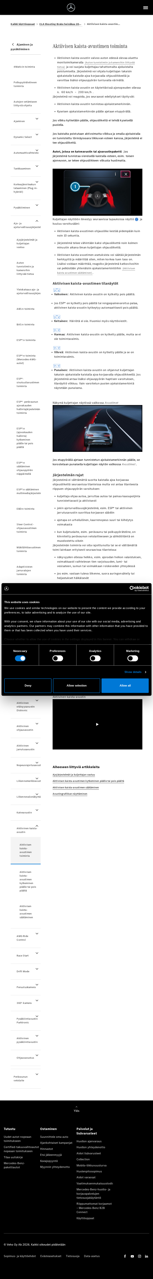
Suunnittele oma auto (54, 1137)
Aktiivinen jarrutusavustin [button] (26, 747)
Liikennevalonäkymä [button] (28, 797)
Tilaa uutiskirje (13, 1157)
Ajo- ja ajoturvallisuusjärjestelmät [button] (27, 225)
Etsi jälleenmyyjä (51, 1155)
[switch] (57, 658)
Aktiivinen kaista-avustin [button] (27, 830)
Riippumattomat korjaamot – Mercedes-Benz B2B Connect (94, 1208)
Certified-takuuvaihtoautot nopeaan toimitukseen (21, 1149)
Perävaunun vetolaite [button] (21, 1078)
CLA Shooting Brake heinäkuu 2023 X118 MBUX (60, 24)
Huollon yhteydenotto (90, 1147)
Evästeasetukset (50, 1256)
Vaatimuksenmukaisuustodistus (94, 1183)
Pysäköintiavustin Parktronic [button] (27, 1020)
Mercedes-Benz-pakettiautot (14, 1165)
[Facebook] (125, 1256)
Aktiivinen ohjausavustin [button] (25, 728)
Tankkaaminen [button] (22, 168)
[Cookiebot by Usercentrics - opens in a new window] (132, 588)
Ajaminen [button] (19, 121)
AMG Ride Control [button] (22, 938)
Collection (83, 1159)
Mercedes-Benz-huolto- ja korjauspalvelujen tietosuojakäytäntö (93, 1193)
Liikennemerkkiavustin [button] (28, 781)
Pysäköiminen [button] (22, 207)
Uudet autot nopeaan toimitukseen (17, 1139)
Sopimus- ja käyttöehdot (20, 1256)
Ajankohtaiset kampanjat (56, 1143)
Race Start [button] (23, 955)
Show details (132, 672)
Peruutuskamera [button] (26, 987)
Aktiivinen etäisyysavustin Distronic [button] (26, 706)
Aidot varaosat (86, 1177)
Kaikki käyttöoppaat (23, 24)
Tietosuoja (72, 1256)
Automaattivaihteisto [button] (26, 153)
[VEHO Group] (71, 7)
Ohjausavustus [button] (25, 1058)
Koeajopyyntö (49, 1161)
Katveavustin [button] (24, 812)
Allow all (125, 685)
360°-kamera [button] (24, 1003)
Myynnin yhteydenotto (55, 1167)
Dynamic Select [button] (23, 137)
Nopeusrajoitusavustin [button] (28, 765)
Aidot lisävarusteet (88, 1153)
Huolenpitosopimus (89, 1171)
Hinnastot (46, 1149)
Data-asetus (92, 1256)
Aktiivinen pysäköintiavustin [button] (27, 1040)
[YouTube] (132, 1256)
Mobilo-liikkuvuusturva (91, 1165)
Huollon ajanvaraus (89, 1141)
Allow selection (77, 685)
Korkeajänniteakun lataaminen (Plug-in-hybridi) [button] (26, 188)
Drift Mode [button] (23, 971)
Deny (28, 685)
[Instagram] (139, 1256)
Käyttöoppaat (85, 1218)
